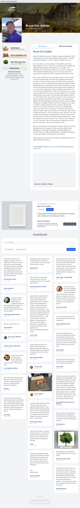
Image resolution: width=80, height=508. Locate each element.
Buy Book (50, 209)
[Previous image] (30, 382)
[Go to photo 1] (39, 390)
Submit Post (71, 249)
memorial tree (53, 147)
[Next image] (50, 382)
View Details (14, 79)
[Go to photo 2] (40, 390)
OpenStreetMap (41, 503)
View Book (41, 209)
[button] (40, 382)
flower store (36, 148)
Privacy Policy (36, 501)
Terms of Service (44, 501)
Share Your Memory (70, 224)
